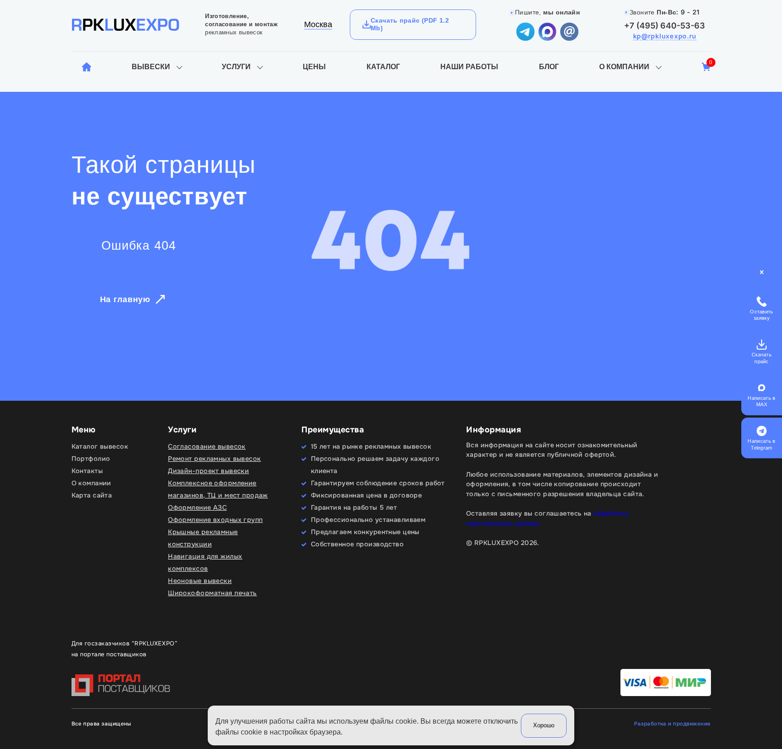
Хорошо (543, 725)
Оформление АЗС (197, 507)
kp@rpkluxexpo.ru (665, 36)
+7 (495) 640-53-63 (664, 25)
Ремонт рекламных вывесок (214, 459)
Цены (314, 66)
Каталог (383, 66)
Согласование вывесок (207, 446)
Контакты (87, 471)
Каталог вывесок (100, 446)
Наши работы (469, 66)
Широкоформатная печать (212, 593)
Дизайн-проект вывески (208, 471)
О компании (624, 66)
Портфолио (91, 459)
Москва (318, 24)
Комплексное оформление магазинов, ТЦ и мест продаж (218, 489)
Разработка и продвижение (672, 724)
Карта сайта (92, 495)
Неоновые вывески (200, 581)
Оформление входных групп (215, 520)
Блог (549, 66)
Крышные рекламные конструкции (203, 538)
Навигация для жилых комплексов (205, 562)
